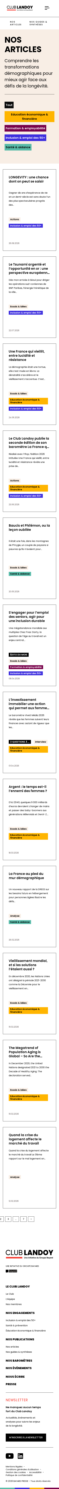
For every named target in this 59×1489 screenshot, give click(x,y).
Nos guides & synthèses (38, 23)
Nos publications (20, 1339)
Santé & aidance (18, 147)
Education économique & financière (29, 116)
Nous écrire (15, 1376)
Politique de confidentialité (19, 1475)
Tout (9, 105)
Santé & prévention (17, 1325)
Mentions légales (14, 1466)
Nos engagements (20, 1312)
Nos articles (15, 23)
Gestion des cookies (16, 1472)
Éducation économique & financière (26, 1330)
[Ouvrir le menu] (47, 8)
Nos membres (14, 1304)
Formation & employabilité (25, 128)
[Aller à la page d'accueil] (20, 8)
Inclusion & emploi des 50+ (25, 138)
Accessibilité (35, 1472)
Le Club (10, 1294)
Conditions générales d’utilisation (22, 1469)
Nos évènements (19, 1368)
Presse (11, 1384)
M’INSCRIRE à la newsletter (26, 1437)
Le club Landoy (18, 1286)
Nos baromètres (19, 1360)
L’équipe (10, 1299)
